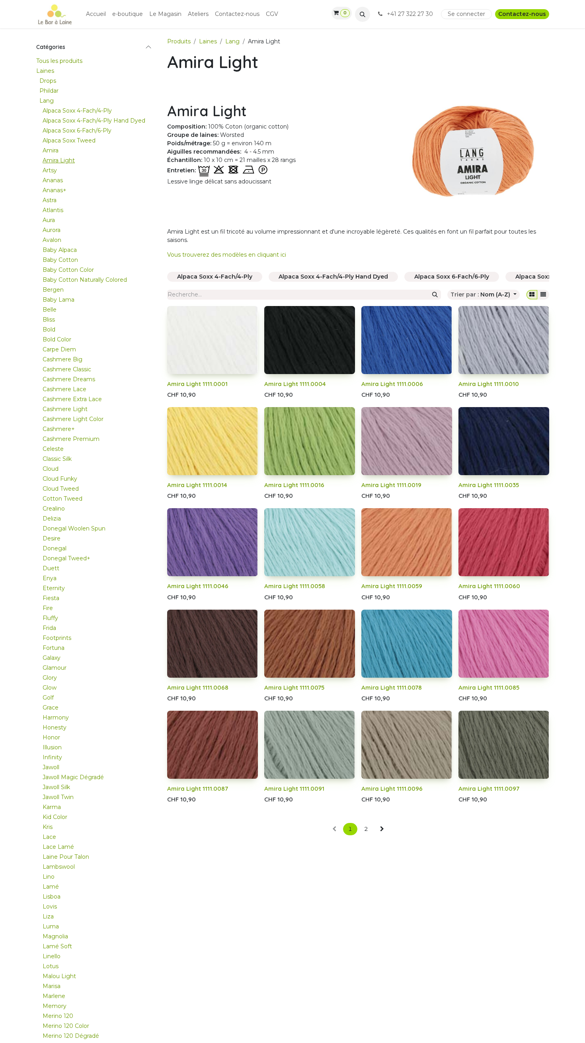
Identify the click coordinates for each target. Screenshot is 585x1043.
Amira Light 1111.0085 (488, 687)
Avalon (52, 240)
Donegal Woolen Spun (74, 528)
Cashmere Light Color (73, 419)
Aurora (51, 230)
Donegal (54, 548)
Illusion (52, 747)
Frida (49, 628)
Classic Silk (57, 458)
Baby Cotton (60, 259)
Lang (46, 100)
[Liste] (543, 295)
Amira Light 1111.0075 (294, 687)
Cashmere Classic (67, 369)
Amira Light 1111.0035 (488, 485)
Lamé (51, 886)
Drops (47, 80)
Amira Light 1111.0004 (295, 384)
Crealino (54, 508)
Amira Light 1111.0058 (294, 586)
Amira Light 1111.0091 (294, 788)
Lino (49, 876)
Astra (50, 200)
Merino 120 (58, 1016)
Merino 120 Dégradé (71, 1035)
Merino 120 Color (66, 1025)
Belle (50, 309)
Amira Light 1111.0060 (489, 586)
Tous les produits (59, 60)
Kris (48, 827)
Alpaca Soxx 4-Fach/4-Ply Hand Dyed (94, 120)
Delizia (52, 518)
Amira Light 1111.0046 (197, 586)
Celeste (53, 448)
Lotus (50, 966)
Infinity (52, 757)
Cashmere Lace (64, 389)
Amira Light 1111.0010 (488, 384)
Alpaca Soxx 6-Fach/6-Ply (77, 130)
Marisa (51, 986)
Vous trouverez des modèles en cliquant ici (226, 254)
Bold (49, 329)
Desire (51, 538)
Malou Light (59, 976)
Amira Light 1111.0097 (488, 788)
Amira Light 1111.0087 (197, 788)
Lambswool (59, 866)
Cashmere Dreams (69, 379)
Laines (45, 70)
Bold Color (57, 339)
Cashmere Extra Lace (72, 399)
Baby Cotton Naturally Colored (85, 279)
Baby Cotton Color (68, 269)
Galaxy (51, 657)
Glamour (54, 667)
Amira (50, 150)
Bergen (53, 289)
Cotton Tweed (62, 498)
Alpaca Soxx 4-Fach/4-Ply (77, 110)
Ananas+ (54, 190)
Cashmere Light (65, 409)
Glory (50, 677)
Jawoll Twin (58, 797)
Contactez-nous (522, 14)
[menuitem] (96, 14)
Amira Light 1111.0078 (391, 687)
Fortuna (53, 647)
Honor (51, 737)
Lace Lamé (58, 846)
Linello (51, 956)
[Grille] (532, 295)
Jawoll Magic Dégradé (73, 777)
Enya (50, 578)
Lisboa (51, 896)
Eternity (54, 588)
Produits (179, 41)
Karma (52, 807)
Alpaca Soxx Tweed (69, 140)
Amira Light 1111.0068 (197, 687)
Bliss (49, 319)
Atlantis (53, 210)
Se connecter (466, 14)
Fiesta (51, 598)
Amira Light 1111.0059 (391, 586)
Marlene (54, 996)
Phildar (48, 90)
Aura (49, 220)
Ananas (53, 180)
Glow (50, 687)
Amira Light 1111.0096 (392, 788)
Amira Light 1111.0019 (391, 485)
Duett (51, 568)
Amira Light (59, 160)
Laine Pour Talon (66, 856)
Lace (49, 836)
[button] (362, 14)
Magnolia (55, 936)
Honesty (54, 727)
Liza (48, 916)
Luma (51, 926)
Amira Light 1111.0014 (197, 485)
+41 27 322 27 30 (410, 14)
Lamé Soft (57, 946)
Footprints (57, 637)
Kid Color (55, 817)
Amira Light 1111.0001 (197, 384)
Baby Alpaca (60, 249)
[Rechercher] (435, 295)
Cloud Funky (60, 478)
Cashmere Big (62, 359)
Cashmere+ (59, 429)
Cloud (50, 468)
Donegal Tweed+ (66, 558)
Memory (54, 1006)
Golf (48, 697)
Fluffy (50, 618)
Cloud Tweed (61, 488)
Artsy (50, 170)
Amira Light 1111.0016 (294, 485)
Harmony (56, 717)
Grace (50, 707)
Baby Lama (58, 299)
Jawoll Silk (56, 787)
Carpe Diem (59, 349)
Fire (48, 608)
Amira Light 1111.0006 (392, 384)
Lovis (50, 906)
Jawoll (51, 767)
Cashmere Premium (71, 439)
